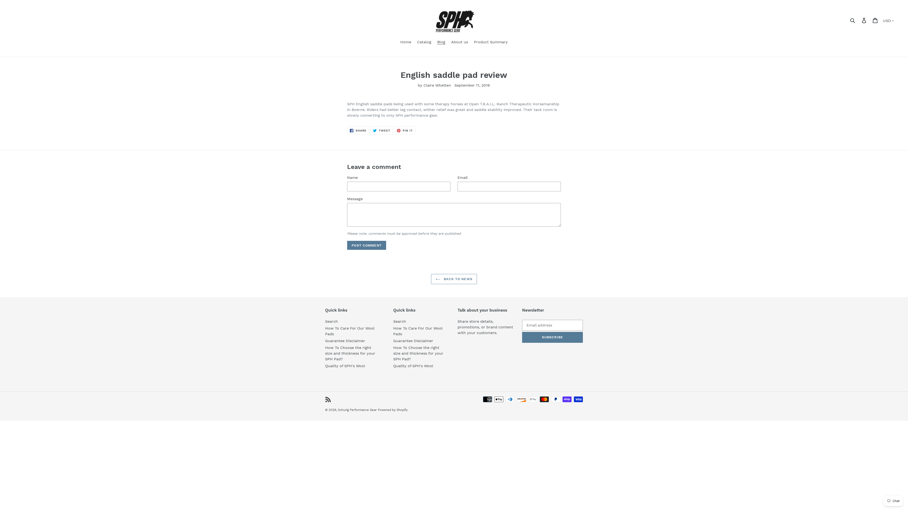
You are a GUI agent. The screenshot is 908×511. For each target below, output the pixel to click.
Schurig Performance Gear (357, 410)
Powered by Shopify (393, 410)
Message (355, 199)
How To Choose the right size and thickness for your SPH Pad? (350, 353)
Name (352, 177)
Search (331, 321)
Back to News (457, 279)
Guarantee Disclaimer (345, 341)
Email (463, 177)
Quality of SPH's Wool (345, 366)
